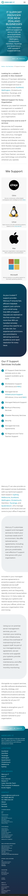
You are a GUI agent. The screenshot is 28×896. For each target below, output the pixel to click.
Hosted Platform (4, 828)
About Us (3, 882)
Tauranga (13, 503)
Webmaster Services (5, 846)
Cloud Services (4, 826)
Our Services (9, 66)
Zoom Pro (3, 864)
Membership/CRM (5, 849)
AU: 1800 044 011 (7, 800)
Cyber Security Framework (6, 818)
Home (3, 66)
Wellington (5, 90)
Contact (4, 804)
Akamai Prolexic (4, 816)
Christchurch (16, 500)
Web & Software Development (8, 843)
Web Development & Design (7, 845)
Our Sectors (4, 869)
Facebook (3, 879)
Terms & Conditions (5, 886)
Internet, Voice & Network (7, 858)
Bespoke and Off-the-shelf (6, 848)
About (3, 802)
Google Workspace (5, 829)
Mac (2, 812)
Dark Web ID (3, 819)
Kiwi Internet (5, 779)
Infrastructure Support (14, 394)
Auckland (19, 87)
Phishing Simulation (5, 820)
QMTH (2, 889)
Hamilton (4, 753)
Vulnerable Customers (5, 890)
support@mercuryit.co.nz (10, 795)
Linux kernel (17, 226)
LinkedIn (3, 877)
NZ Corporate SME (5, 873)
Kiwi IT (3, 776)
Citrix (24, 200)
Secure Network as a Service (7, 821)
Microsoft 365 (4, 831)
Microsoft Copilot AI (5, 853)
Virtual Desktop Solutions (6, 836)
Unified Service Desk (5, 863)
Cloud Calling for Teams (6, 861)
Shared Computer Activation (7, 834)
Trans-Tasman (4, 874)
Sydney (16, 495)
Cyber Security (4, 814)
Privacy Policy (4, 888)
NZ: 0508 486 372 (7, 797)
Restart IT (4, 781)
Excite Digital (6, 788)
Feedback (3, 892)
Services (4, 806)
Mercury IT (5, 774)
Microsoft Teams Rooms (6, 832)
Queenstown (6, 506)
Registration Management (6, 850)
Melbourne (5, 497)
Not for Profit (3, 871)
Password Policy (4, 823)
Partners (3, 865)
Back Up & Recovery (5, 837)
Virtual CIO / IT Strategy (6, 839)
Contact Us (4, 884)
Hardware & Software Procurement (9, 854)
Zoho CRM (3, 851)
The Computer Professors (10, 785)
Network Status (4, 891)
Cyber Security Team (8, 783)
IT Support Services (5, 809)
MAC (19, 387)
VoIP (2, 860)
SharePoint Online (5, 833)
